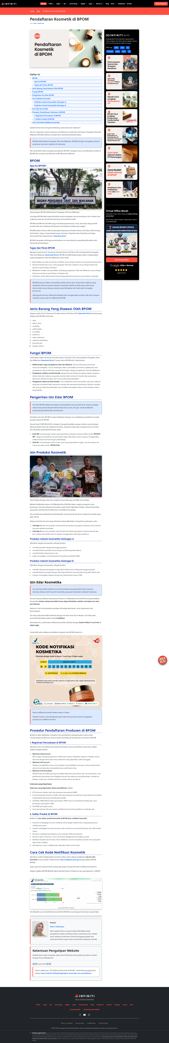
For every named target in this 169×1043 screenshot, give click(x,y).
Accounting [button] (73, 4)
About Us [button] (99, 4)
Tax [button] (65, 4)
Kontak (129, 4)
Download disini (59, 236)
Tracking (117, 1005)
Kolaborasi (121, 4)
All (129, 51)
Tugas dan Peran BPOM (43, 85)
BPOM (34, 78)
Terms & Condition (67, 1023)
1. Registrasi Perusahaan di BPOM (47, 115)
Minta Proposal (161, 4)
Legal (122, 47)
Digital (117, 51)
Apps (74, 1005)
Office (116, 47)
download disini (52, 255)
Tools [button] (113, 4)
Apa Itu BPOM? (40, 81)
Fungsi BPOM (37, 92)
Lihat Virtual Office (122, 260)
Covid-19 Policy (103, 1023)
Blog (107, 4)
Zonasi (125, 1005)
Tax (128, 47)
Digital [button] (83, 4)
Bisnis (123, 51)
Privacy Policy (80, 1023)
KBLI (131, 1005)
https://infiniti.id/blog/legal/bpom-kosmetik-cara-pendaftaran (66, 973)
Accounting (110, 51)
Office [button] (51, 4)
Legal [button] (58, 4)
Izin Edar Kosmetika (40, 109)
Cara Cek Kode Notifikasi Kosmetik (46, 122)
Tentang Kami (83, 1005)
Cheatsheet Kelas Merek (91, 1009)
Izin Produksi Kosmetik (41, 98)
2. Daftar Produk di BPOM (44, 119)
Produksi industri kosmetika (50, 102)
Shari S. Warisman (57, 926)
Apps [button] (91, 4)
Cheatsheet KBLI (75, 1009)
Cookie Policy (91, 1023)
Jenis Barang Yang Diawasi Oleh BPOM (47, 88)
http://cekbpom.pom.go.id (70, 859)
